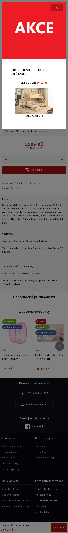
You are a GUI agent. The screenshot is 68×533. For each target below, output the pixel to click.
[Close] (57, 7)
